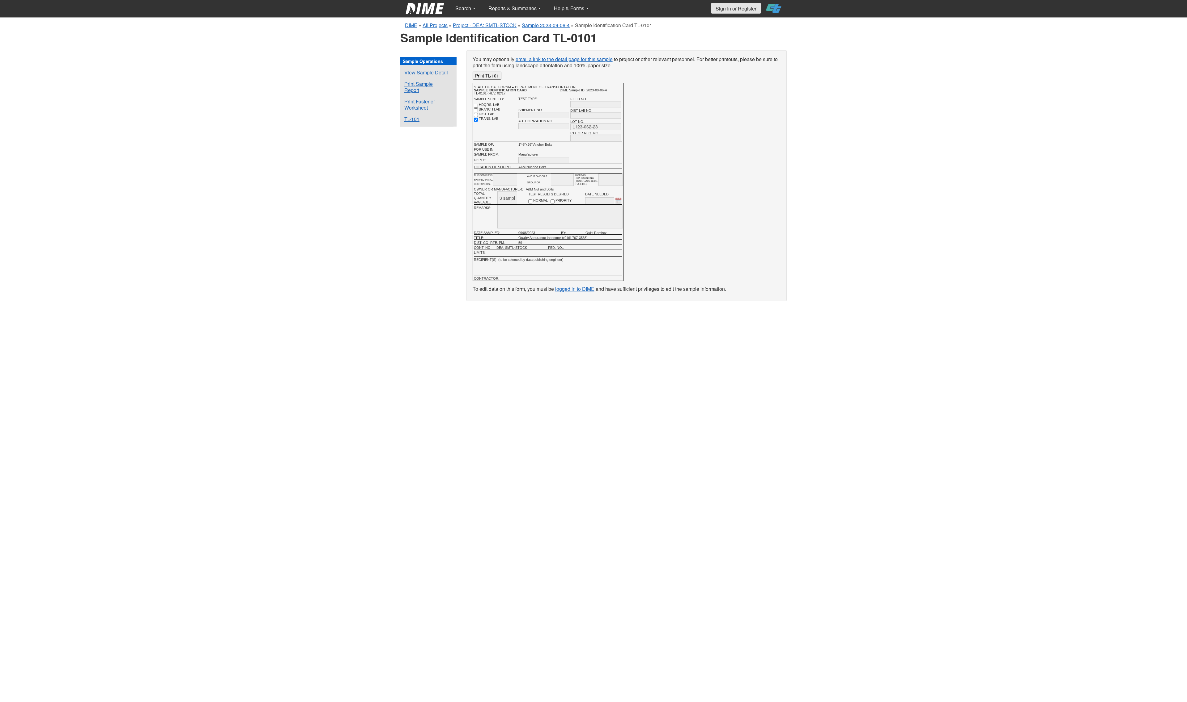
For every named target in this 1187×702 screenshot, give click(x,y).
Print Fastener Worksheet (419, 104)
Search (463, 8)
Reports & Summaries (513, 8)
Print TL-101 (487, 76)
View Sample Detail (426, 72)
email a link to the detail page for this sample (564, 59)
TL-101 (411, 119)
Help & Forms (569, 8)
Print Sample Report (418, 87)
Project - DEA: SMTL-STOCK (485, 25)
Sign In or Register (736, 8)
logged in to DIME (574, 288)
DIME (411, 25)
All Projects (435, 25)
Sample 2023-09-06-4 (546, 25)
